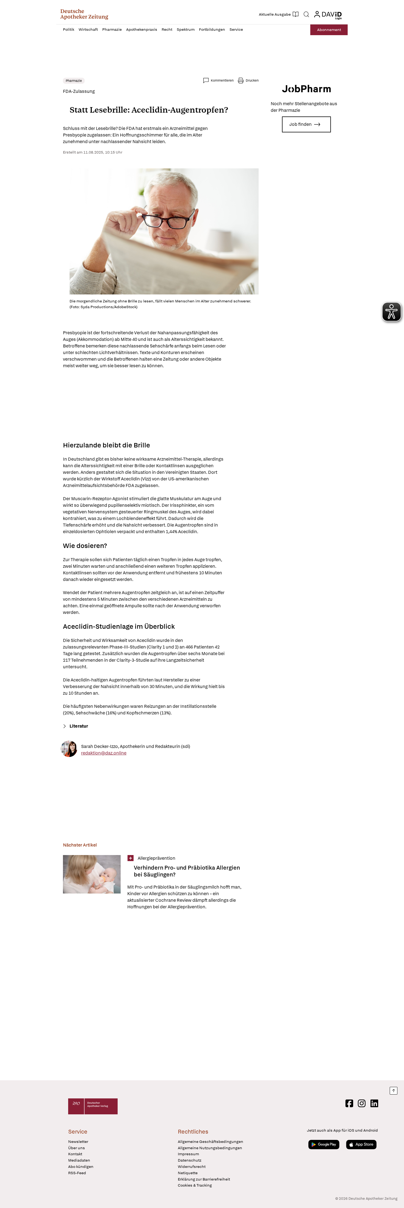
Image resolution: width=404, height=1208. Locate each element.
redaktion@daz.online (103, 753)
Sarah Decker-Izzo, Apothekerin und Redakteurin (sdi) (135, 746)
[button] (84, 14)
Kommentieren (222, 80)
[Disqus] (161, 996)
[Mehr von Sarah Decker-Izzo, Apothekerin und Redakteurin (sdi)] (69, 750)
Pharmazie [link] (74, 81)
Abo (329, 29)
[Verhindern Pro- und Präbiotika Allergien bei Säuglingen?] (92, 882)
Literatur (79, 726)
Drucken (252, 80)
